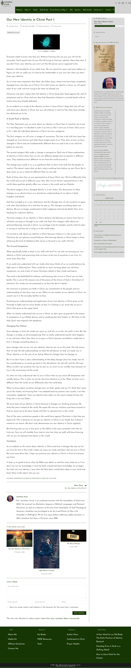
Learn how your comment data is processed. (60, 618)
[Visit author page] (10, 498)
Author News (72, 635)
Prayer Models (73, 644)
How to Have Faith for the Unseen (103, 243)
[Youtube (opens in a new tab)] (123, 3)
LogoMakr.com (71, 666)
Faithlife (101, 156)
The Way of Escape (73, 543)
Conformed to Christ (76, 639)
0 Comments (57, 26)
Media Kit (12, 639)
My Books (41, 635)
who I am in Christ (51, 478)
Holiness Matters (44, 26)
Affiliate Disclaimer (16, 644)
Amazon (96, 156)
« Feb (95, 225)
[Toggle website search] (113, 10)
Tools (39, 644)
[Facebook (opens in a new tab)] (119, 3)
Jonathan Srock (13, 26)
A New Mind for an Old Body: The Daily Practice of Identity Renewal (109, 638)
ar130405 (45, 51)
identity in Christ (40, 478)
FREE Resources (44, 639)
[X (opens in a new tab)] (116, 3)
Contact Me (13, 649)
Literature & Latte (104, 154)
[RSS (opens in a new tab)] (126, 3)
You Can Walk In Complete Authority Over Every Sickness (109, 252)
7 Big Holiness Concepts (46, 570)
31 (100, 222)
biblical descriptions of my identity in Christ (22, 478)
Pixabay (53, 51)
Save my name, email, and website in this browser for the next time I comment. (44, 607)
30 (96, 222)
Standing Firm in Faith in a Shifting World (105, 240)
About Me (12, 635)
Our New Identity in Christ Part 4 (19, 549)
